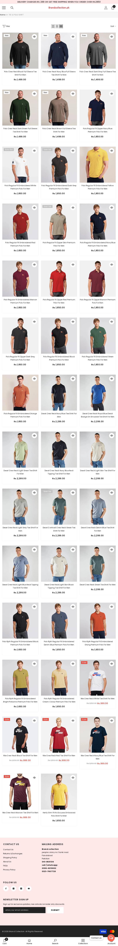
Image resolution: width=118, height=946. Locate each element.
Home (2, 15)
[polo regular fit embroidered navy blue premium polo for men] (98, 222)
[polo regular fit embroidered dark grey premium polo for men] (59, 165)
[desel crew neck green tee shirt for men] (98, 564)
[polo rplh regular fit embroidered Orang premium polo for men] (98, 621)
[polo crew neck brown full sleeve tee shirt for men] (59, 108)
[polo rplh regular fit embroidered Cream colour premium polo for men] (59, 678)
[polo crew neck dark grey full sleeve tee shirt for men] (98, 51)
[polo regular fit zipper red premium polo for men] (59, 279)
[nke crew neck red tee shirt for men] (59, 735)
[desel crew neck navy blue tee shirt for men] (59, 393)
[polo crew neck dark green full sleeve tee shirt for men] (20, 108)
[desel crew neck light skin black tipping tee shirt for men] (59, 564)
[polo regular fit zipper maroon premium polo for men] (98, 279)
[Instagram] (13, 888)
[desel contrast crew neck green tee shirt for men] (59, 507)
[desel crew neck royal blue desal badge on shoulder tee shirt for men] (98, 393)
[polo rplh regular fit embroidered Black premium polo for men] (20, 621)
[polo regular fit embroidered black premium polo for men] (59, 336)
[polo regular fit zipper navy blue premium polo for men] (98, 108)
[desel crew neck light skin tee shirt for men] (98, 450)
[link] (4, 941)
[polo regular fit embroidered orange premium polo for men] (20, 393)
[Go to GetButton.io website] (111, 943)
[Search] (12, 7)
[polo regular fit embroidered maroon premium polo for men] (20, 279)
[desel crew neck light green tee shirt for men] (20, 450)
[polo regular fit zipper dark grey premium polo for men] (20, 336)
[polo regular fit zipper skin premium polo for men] (59, 222)
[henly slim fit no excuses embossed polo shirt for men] (59, 792)
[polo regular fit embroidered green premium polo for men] (98, 336)
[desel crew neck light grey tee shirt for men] (20, 507)
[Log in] (105, 7)
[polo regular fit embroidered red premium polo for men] (20, 222)
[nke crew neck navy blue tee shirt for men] (98, 735)
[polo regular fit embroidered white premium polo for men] (20, 165)
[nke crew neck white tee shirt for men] (98, 678)
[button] (53, 26)
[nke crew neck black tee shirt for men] (20, 735)
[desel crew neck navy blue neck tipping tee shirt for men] (59, 450)
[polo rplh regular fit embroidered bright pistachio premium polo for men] (20, 678)
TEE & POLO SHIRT (16, 15)
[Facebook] (6, 888)
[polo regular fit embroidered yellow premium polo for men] (98, 165)
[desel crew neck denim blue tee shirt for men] (98, 507)
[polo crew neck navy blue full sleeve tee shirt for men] (59, 51)
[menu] (4, 7)
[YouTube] (29, 888)
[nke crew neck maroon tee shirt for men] (20, 792)
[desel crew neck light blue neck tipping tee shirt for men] (20, 564)
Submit (55, 910)
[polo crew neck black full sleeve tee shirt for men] (20, 51)
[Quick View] (34, 36)
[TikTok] (21, 888)
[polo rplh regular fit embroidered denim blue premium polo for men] (59, 621)
